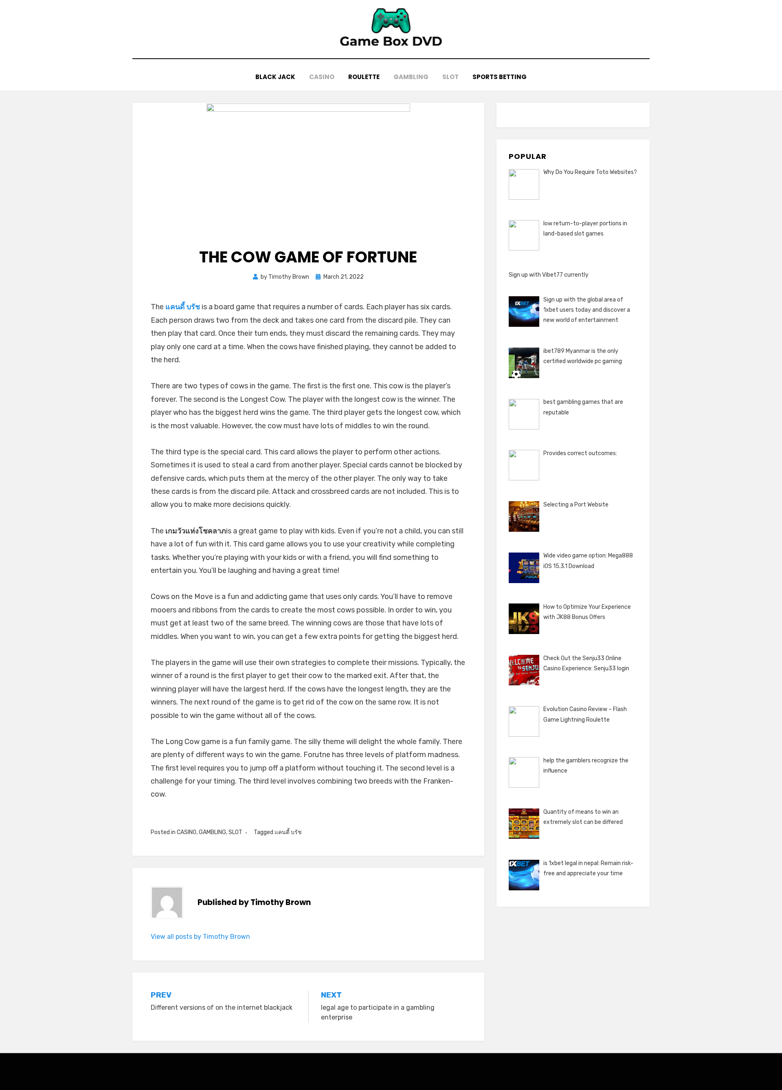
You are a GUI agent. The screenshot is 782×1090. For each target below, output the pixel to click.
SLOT (450, 77)
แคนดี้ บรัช (182, 306)
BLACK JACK (275, 77)
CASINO (321, 77)
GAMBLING (410, 77)
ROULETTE (364, 77)
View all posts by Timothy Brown (200, 936)
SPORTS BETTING (499, 77)
